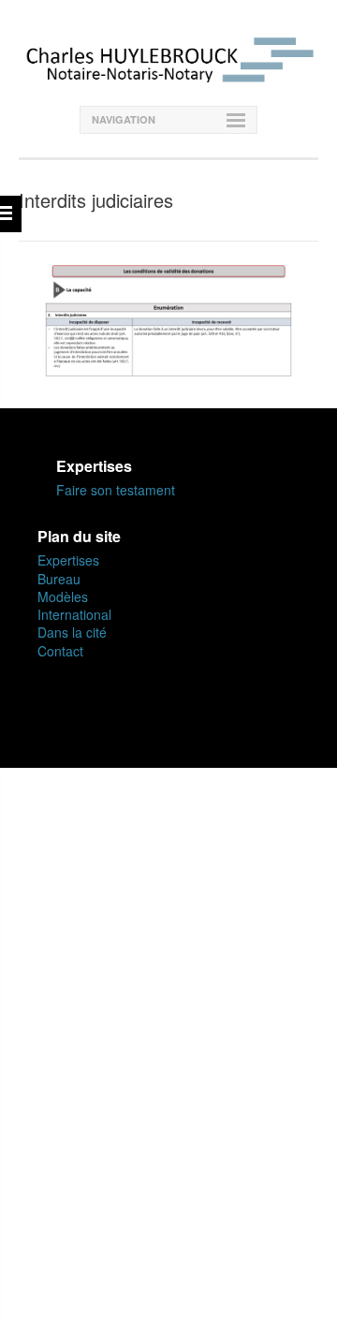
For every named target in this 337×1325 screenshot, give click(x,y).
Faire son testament (115, 489)
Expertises (68, 560)
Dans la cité (72, 632)
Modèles (62, 596)
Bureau (59, 578)
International (74, 614)
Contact (60, 650)
